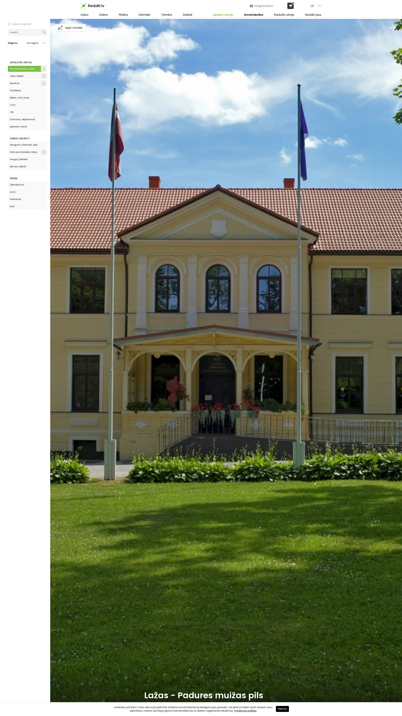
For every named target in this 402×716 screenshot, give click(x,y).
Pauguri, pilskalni (18, 159)
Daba (84, 15)
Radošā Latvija (284, 15)
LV (312, 6)
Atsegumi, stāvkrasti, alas (24, 144)
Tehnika (166, 15)
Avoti (12, 192)
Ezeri (12, 206)
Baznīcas (14, 83)
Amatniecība (253, 15)
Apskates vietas (18, 126)
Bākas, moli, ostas (19, 97)
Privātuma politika (245, 711)
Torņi (12, 105)
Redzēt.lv (96, 5)
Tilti (12, 112)
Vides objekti (17, 76)
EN (319, 6)
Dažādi (187, 15)
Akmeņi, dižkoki (18, 166)
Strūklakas (15, 90)
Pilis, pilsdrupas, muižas (22, 68)
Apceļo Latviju (223, 15)
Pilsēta (123, 15)
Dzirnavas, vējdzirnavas (22, 119)
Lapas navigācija (21, 24)
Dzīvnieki (144, 15)
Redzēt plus (313, 15)
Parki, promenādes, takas (23, 152)
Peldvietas (15, 199)
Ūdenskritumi (17, 184)
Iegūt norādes (74, 28)
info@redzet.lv (263, 6)
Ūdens (103, 15)
